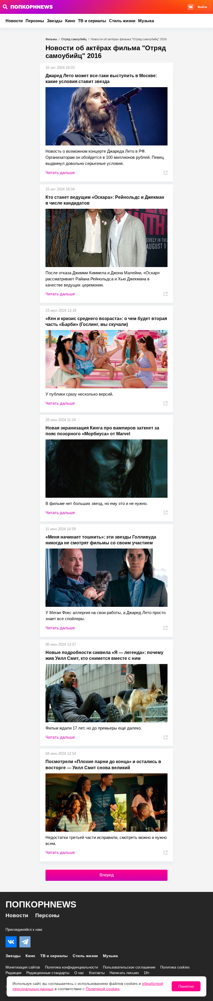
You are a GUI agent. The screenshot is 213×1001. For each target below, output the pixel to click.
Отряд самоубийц (74, 39)
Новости (14, 20)
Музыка (146, 20)
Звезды (54, 20)
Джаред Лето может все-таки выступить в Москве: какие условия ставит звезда (101, 78)
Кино (70, 20)
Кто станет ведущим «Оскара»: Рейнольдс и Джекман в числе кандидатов (104, 200)
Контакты (97, 973)
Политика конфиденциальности (71, 967)
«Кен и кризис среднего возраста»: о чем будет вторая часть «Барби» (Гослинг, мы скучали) (106, 321)
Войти (202, 7)
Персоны (35, 20)
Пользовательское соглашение (129, 967)
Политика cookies (175, 967)
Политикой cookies (103, 989)
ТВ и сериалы (92, 20)
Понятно (186, 986)
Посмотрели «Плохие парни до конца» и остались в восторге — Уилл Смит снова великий (103, 764)
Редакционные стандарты (47, 973)
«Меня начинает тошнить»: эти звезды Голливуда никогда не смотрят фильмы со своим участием (100, 540)
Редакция (13, 973)
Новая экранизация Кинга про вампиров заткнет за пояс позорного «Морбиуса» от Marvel (102, 431)
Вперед (107, 874)
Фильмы (51, 39)
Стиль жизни (122, 20)
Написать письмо (124, 973)
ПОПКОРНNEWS (41, 904)
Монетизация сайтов (23, 967)
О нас (79, 973)
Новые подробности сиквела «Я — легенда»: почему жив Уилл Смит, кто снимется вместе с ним (104, 655)
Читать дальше (60, 172)
